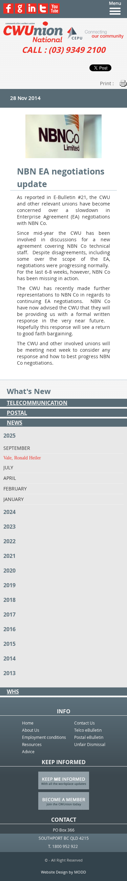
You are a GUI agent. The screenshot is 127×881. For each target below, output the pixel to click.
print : (107, 83)
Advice (28, 751)
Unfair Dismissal (89, 744)
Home (28, 723)
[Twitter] (43, 12)
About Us (30, 730)
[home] (63, 31)
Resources (32, 744)
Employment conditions (44, 737)
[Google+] (20, 12)
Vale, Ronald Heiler (22, 457)
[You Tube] (54, 12)
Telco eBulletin (88, 730)
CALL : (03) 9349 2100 (63, 50)
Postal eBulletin (88, 737)
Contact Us (84, 723)
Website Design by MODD (63, 872)
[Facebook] (8, 12)
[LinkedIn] (31, 12)
